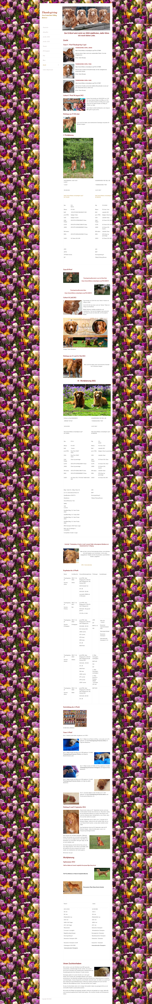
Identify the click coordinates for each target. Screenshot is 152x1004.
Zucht (44, 65)
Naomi (45, 46)
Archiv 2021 (46, 41)
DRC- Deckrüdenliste (86, 565)
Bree (44, 60)
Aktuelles (45, 32)
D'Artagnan (46, 51)
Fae (44, 55)
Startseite (45, 27)
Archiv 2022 (46, 37)
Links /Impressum (48, 70)
